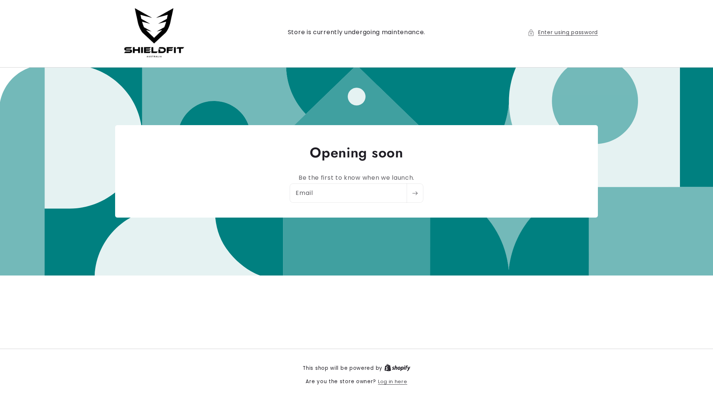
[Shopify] (397, 368)
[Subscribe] (415, 193)
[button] (563, 32)
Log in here (392, 381)
